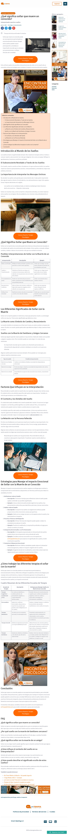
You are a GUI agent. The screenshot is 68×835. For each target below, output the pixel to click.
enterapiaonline (5, 797)
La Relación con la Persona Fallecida (15, 138)
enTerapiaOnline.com (13, 539)
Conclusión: (6, 147)
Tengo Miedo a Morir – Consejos (13, 778)
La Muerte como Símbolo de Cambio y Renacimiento (19, 129)
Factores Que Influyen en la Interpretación (15, 133)
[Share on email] (13, 28)
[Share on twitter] (6, 28)
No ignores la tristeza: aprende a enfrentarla (62, 28)
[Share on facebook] (2, 28)
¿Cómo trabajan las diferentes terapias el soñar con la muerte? (21, 145)
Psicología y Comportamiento (14, 25)
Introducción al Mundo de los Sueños (13, 118)
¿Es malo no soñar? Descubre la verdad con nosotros (19, 780)
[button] (57, 3)
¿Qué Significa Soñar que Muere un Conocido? (15, 124)
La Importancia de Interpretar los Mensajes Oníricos (19, 122)
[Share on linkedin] (9, 28)
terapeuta (24, 797)
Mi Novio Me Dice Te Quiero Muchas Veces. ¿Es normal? (19, 784)
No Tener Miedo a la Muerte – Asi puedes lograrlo (18, 775)
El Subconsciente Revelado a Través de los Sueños (19, 120)
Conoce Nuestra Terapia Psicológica (25, 59)
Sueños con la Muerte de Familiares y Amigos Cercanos (20, 131)
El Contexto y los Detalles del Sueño (15, 136)
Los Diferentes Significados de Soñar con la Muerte (17, 127)
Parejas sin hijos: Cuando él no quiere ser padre (17, 782)
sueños (19, 797)
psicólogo (13, 797)
